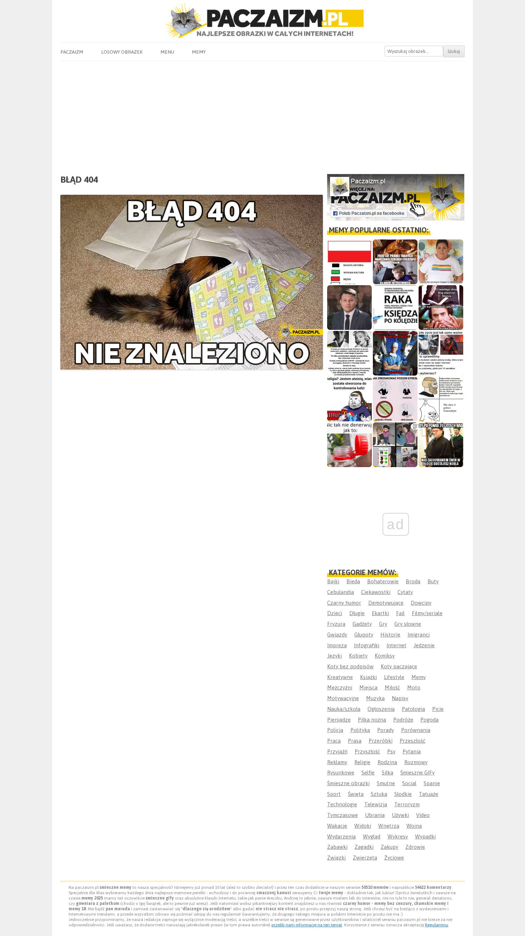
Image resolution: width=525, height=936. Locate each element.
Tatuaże (428, 794)
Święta (356, 794)
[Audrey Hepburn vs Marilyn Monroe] (349, 353)
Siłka (387, 772)
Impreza (337, 645)
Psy (391, 751)
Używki (400, 815)
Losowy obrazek (121, 52)
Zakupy (389, 847)
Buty (433, 581)
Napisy (400, 698)
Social (409, 783)
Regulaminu (436, 924)
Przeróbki (380, 741)
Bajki (333, 581)
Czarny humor (344, 603)
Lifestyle (394, 677)
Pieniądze (339, 720)
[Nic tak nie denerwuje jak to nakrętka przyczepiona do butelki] (349, 444)
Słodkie (403, 794)
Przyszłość (367, 751)
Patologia (413, 709)
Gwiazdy (337, 635)
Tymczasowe (342, 815)
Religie (362, 762)
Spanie (432, 783)
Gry (383, 624)
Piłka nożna (372, 720)
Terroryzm (407, 804)
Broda (413, 581)
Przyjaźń (337, 751)
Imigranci (419, 635)
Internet (396, 645)
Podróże (403, 720)
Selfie (368, 772)
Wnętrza (388, 826)
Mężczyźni (339, 687)
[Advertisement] (262, 115)
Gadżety (362, 624)
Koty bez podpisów (350, 666)
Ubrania (375, 815)
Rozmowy (416, 762)
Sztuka (379, 794)
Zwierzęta (365, 858)
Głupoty (363, 635)
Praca (334, 741)
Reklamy (337, 762)
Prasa (354, 741)
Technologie (342, 804)
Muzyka (375, 698)
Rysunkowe (340, 772)
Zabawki (337, 847)
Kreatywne (340, 677)
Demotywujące (386, 603)
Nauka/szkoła (343, 709)
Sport (334, 794)
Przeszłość (412, 741)
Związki (336, 858)
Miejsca (368, 687)
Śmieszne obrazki (348, 783)
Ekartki (380, 613)
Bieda (353, 581)
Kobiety (358, 656)
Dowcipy (421, 603)
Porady (385, 730)
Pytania (411, 751)
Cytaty (405, 592)
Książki (368, 677)
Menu (167, 52)
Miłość (392, 687)
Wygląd (371, 836)
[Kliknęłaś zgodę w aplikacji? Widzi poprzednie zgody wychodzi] (395, 444)
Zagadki (364, 847)
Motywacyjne (343, 698)
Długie (357, 613)
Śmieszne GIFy (417, 772)
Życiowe (394, 858)
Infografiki (366, 645)
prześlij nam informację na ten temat (306, 924)
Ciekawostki (375, 592)
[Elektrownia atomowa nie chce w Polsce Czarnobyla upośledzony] (441, 399)
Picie (438, 709)
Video (423, 815)
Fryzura (336, 624)
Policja (335, 730)
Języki (334, 656)
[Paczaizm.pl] (262, 21)
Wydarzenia (341, 836)
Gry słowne (407, 624)
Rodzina (387, 762)
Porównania (415, 730)
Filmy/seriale (427, 613)
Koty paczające (399, 666)
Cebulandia (340, 592)
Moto (413, 687)
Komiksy (385, 656)
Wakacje (337, 826)
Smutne (386, 783)
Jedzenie (424, 645)
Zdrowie (415, 847)
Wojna (414, 826)
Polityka (360, 730)
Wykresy (398, 836)
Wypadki (425, 836)
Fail (400, 613)
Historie (390, 635)
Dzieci (334, 613)
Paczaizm (71, 52)
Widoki (362, 826)
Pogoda (429, 720)
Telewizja (375, 804)
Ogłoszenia (381, 709)
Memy (199, 52)
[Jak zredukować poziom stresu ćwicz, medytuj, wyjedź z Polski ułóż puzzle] (395, 399)
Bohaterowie (383, 581)
